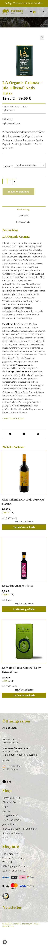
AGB (36, 923)
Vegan (5, 837)
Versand (10, 110)
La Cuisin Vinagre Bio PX (17, 585)
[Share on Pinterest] (38, 435)
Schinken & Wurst (12, 833)
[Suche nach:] (43, 12)
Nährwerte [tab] (23, 215)
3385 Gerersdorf (11, 742)
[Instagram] (9, 781)
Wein (5, 806)
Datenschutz (8, 926)
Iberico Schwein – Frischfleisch (19, 828)
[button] (42, 37)
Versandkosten (14, 123)
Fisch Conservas (11, 819)
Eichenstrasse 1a (11, 739)
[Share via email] (9, 435)
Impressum (27, 923)
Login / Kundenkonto (13, 870)
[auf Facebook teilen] (24, 435)
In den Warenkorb (18, 191)
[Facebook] (4, 781)
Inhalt (8, 166)
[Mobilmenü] (38, 12)
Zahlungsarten (10, 853)
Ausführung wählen (24, 609)
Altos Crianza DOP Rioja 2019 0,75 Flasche (23, 501)
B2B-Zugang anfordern (14, 866)
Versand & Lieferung (13, 858)
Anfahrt (6, 760)
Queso (6, 811)
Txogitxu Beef (10, 815)
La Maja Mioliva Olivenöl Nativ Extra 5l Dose (21, 670)
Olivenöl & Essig (11, 797)
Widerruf (7, 862)
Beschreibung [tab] (23, 209)
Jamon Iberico (10, 824)
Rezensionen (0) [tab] (23, 222)
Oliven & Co (9, 802)
